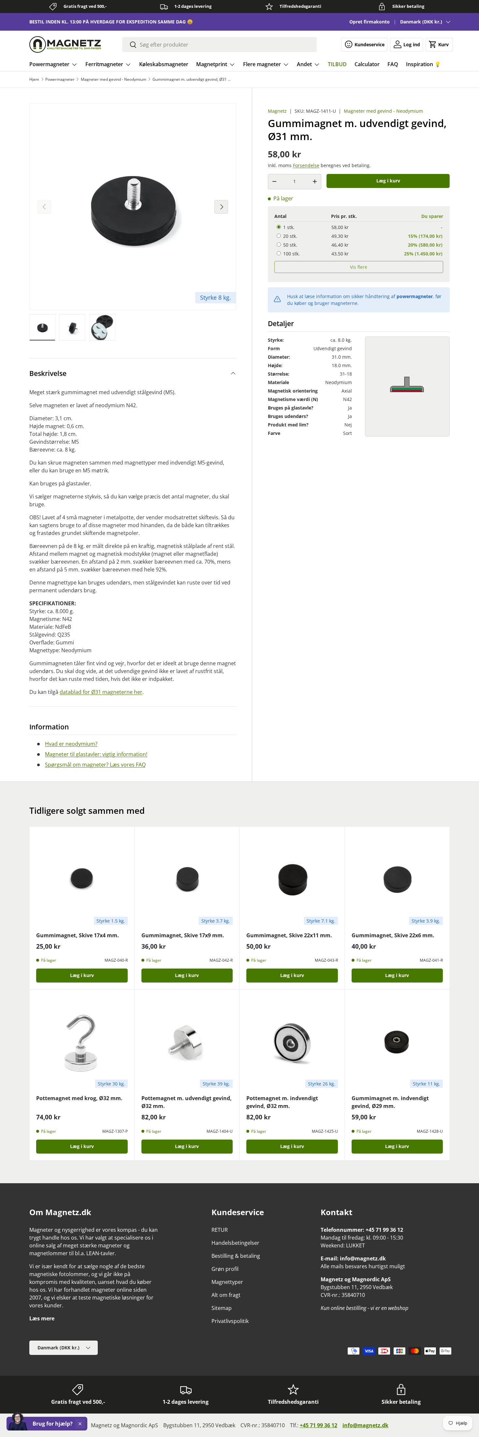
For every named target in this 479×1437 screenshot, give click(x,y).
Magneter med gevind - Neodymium (113, 79)
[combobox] (219, 44)
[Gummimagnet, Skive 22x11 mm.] (292, 879)
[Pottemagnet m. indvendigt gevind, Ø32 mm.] (292, 1042)
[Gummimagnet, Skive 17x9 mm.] (187, 879)
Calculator (367, 64)
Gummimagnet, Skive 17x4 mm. (77, 935)
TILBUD (337, 64)
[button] (439, 44)
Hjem (34, 79)
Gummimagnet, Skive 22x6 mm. (393, 935)
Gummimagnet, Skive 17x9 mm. (182, 935)
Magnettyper (227, 1282)
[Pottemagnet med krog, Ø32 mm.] (82, 1042)
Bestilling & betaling (235, 1255)
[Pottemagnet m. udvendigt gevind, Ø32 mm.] (187, 1042)
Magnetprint (211, 64)
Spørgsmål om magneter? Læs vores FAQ (95, 764)
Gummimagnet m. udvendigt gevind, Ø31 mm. (191, 79)
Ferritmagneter (104, 64)
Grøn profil (225, 1268)
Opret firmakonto (369, 22)
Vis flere (358, 267)
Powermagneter (49, 64)
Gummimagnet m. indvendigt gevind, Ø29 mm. (390, 1102)
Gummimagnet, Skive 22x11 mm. (289, 935)
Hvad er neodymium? (71, 743)
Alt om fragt (225, 1295)
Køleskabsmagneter (163, 64)
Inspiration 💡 (423, 64)
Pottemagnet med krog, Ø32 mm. (79, 1098)
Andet (304, 64)
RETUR (219, 1229)
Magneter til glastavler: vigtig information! (96, 754)
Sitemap (221, 1308)
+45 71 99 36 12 (318, 1425)
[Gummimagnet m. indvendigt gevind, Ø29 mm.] (397, 1042)
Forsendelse (306, 165)
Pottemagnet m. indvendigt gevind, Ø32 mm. (282, 1102)
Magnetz (277, 111)
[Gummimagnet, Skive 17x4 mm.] (82, 879)
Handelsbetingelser (235, 1242)
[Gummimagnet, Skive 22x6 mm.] (397, 879)
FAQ (392, 64)
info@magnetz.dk (365, 1425)
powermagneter (415, 296)
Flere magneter (262, 64)
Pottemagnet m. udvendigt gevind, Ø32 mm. (186, 1102)
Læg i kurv (388, 181)
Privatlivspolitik (230, 1321)
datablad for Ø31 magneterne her (101, 692)
